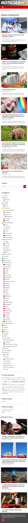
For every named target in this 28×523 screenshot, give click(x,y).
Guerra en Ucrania (5, 386)
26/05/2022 (4, 91)
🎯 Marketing (8, 216)
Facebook (13, 384)
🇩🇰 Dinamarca (7, 277)
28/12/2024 (4, 38)
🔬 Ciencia (4, 31)
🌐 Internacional (6, 262)
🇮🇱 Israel (5, 290)
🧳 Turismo (5, 348)
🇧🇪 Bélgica (6, 269)
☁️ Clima (4, 195)
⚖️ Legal (5, 241)
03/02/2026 (4, 439)
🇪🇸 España (6, 279)
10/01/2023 (4, 64)
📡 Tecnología (6, 338)
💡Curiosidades (6, 350)
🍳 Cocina (6, 246)
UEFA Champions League (14, 391)
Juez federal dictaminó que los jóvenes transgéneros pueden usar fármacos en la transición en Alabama (13, 116)
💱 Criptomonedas (8, 340)
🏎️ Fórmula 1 (7, 363)
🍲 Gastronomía (6, 254)
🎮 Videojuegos (7, 237)
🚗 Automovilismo (8, 359)
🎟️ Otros (5, 231)
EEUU (5, 382)
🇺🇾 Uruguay (6, 319)
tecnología (3, 391)
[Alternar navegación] (2, 7)
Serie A (23, 390)
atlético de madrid (13, 377)
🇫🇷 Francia (6, 283)
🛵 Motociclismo (8, 365)
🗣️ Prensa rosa (7, 233)
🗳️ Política (5, 331)
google (23, 384)
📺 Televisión (7, 235)
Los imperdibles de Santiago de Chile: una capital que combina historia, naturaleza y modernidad (13, 486)
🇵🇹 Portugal (6, 308)
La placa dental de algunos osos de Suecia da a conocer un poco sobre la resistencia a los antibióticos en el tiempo (13, 144)
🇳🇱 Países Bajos (8, 302)
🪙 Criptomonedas (8, 210)
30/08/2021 (4, 147)
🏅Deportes (5, 352)
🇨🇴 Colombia (7, 275)
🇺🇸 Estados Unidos (8, 281)
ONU (15, 388)
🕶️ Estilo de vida (7, 239)
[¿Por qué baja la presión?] (14, 80)
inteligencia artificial (16, 386)
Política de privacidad (6, 411)
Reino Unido (16, 390)
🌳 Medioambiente (7, 323)
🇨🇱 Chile (5, 271)
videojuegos (5, 393)
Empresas (10, 381)
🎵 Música (6, 229)
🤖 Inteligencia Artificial (10, 346)
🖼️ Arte (5, 206)
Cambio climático (11, 379)
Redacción (10, 464)
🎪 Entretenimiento (7, 223)
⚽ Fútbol (6, 354)
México (23, 387)
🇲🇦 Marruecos (7, 296)
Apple (3, 377)
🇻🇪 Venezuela (7, 321)
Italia (21, 386)
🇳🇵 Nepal (6, 300)
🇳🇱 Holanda (6, 285)
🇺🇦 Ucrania (6, 317)
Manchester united (18, 387)
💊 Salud (4, 336)
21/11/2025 (4, 464)
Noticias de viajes (7, 417)
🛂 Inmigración (6, 260)
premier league (21, 389)
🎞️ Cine (5, 225)
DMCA (3, 412)
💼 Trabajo (6, 220)
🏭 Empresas (7, 214)
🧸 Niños (6, 252)
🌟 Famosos (7, 227)
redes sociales (10, 390)
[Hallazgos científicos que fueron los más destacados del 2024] (14, 25)
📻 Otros (4, 329)
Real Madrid (4, 390)
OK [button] (3, 520)
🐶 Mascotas (7, 250)
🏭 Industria (6, 342)
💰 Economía (6, 208)
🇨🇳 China (5, 273)
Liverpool (6, 387)
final (16, 384)
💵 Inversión (6, 218)
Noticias (9, 38)
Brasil (23, 377)
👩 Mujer (4, 325)
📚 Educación (7, 212)
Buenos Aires (4, 379)
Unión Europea (21, 391)
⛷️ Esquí (5, 357)
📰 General (5, 256)
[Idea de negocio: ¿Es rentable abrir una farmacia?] (14, 161)
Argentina (7, 377)
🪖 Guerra (5, 258)
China (17, 379)
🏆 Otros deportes (8, 367)
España (15, 382)
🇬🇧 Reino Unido (7, 311)
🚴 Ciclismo (6, 361)
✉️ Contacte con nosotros (8, 409)
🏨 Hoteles (6, 199)
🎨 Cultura (5, 204)
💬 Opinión (5, 327)
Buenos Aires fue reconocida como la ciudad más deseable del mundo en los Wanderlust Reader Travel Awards (14, 461)
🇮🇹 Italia (5, 292)
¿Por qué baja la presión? (8, 89)
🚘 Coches (6, 243)
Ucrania (7, 391)
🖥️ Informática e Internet (10, 344)
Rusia (20, 390)
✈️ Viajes (4, 197)
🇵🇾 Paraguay (6, 304)
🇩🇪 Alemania (6, 264)
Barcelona (19, 377)
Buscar (24, 186)
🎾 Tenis (5, 369)
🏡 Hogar (6, 248)
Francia (19, 384)
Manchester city (11, 387)
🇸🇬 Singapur (6, 313)
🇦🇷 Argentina (7, 267)
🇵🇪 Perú (5, 306)
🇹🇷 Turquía (6, 315)
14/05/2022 (4, 119)
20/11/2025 (4, 489)
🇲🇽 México (6, 298)
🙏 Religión (5, 334)
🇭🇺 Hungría (6, 287)
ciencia (20, 379)
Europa (9, 384)
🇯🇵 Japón (6, 294)
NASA (3, 389)
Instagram (10, 386)
